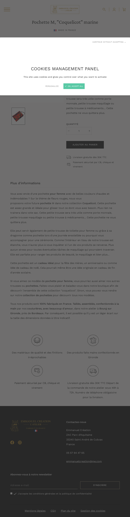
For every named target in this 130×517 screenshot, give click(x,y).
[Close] (65, 258)
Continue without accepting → (109, 42)
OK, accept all (75, 86)
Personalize (52, 86)
